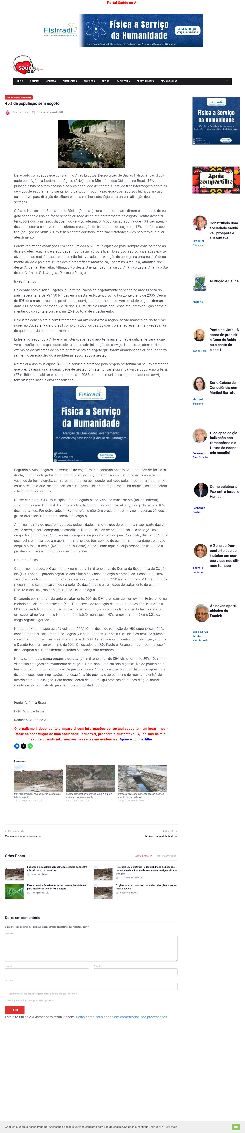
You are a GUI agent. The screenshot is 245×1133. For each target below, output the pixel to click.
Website (8, 980)
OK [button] (236, 1127)
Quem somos (70, 81)
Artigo (106, 81)
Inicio (20, 81)
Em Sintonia (123, 81)
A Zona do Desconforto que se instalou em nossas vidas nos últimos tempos (225, 556)
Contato (51, 81)
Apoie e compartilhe (136, 739)
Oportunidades (145, 81)
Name (8, 966)
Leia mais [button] (171, 1126)
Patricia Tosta (20, 112)
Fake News (89, 81)
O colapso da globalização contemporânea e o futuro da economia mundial (224, 443)
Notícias (35, 81)
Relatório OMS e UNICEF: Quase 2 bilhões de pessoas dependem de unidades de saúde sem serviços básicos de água (146, 870)
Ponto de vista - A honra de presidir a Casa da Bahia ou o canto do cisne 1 (224, 340)
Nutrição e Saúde (224, 281)
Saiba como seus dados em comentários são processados (121, 1017)
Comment (9, 933)
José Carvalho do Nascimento (200, 636)
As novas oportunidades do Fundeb (224, 611)
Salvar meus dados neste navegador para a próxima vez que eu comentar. (44, 994)
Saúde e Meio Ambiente (18, 97)
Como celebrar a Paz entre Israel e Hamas (224, 492)
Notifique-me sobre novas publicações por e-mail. (31, 1000)
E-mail (98, 966)
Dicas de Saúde (169, 81)
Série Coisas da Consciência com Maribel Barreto (224, 388)
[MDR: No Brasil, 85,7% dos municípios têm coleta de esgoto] (38, 778)
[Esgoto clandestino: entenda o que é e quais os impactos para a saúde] (90, 778)
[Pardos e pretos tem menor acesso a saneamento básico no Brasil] (142, 778)
